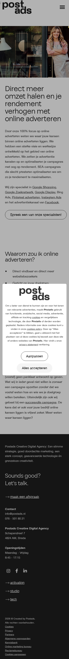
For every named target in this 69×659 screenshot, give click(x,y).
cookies (36, 317)
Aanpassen (34, 356)
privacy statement (28, 344)
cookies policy (34, 329)
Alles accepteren (34, 368)
